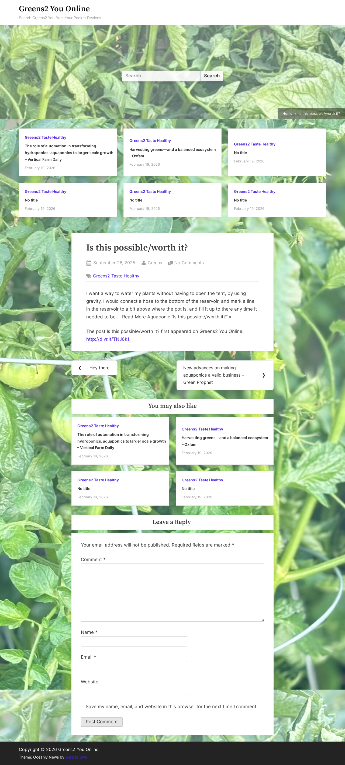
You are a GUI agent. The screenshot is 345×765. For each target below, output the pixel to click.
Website (89, 681)
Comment (93, 559)
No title (240, 152)
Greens (155, 262)
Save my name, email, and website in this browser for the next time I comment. (172, 706)
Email (88, 657)
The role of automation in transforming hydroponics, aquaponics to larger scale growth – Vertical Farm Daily (69, 152)
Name (89, 632)
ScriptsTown (76, 757)
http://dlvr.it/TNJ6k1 (107, 339)
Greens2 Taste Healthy (45, 137)
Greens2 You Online (54, 9)
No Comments (189, 263)
